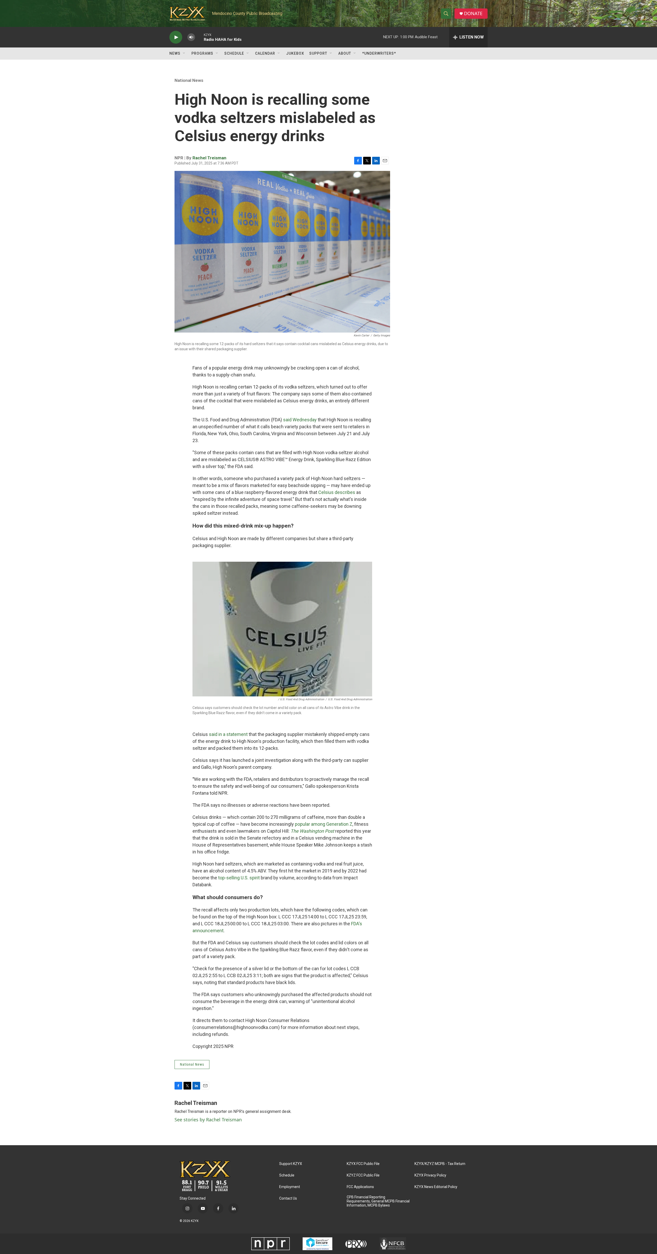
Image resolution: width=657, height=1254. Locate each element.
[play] (176, 37)
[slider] (199, 37)
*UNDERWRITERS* (379, 53)
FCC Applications (360, 1187)
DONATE (473, 13)
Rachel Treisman (209, 157)
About (344, 53)
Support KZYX (290, 1164)
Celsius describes (336, 492)
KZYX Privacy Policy (430, 1175)
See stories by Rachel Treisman (208, 1119)
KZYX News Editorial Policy (435, 1187)
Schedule (234, 53)
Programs (202, 53)
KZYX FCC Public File (363, 1164)
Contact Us (288, 1198)
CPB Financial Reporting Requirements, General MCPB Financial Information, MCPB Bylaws (378, 1201)
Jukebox (295, 53)
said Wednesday (300, 419)
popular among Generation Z (323, 824)
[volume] (191, 37)
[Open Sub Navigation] (184, 53)
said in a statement (228, 734)
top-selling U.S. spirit (239, 877)
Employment (289, 1187)
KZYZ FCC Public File (363, 1175)
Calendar (265, 53)
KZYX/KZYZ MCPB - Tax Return (439, 1164)
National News (189, 80)
